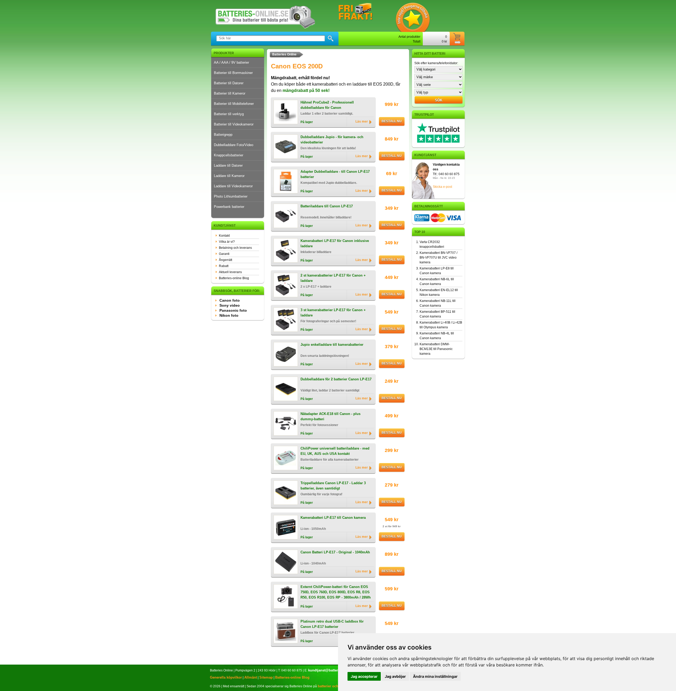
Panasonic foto (233, 310)
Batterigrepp (223, 135)
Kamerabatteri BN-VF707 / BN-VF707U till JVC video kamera (438, 257)
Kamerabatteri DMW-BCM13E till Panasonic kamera (436, 349)
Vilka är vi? (227, 242)
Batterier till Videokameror (233, 124)
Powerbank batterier (229, 207)
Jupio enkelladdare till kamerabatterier (332, 345)
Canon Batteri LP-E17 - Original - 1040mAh (335, 552)
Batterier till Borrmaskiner (233, 73)
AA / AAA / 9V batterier (231, 62)
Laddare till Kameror (229, 176)
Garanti (224, 254)
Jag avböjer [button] (395, 676)
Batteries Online (284, 54)
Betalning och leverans (235, 248)
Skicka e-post (442, 187)
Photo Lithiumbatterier (230, 196)
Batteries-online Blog (234, 278)
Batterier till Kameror (229, 93)
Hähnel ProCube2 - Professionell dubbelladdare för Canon (327, 105)
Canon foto (229, 300)
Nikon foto (228, 315)
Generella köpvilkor (226, 677)
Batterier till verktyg (229, 114)
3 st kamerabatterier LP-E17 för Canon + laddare (333, 312)
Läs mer (361, 121)
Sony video (229, 305)
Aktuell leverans (230, 272)
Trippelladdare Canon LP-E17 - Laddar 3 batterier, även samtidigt (333, 485)
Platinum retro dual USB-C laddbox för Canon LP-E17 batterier (332, 624)
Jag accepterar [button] (364, 676)
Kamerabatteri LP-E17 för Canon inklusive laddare (335, 243)
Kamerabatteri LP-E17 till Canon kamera (333, 518)
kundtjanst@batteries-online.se (333, 670)
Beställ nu (392, 121)
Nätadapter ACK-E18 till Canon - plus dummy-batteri (330, 416)
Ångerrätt (225, 260)
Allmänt (250, 677)
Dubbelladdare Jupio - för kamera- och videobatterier (332, 139)
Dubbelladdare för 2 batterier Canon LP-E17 (336, 379)
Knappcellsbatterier (228, 155)
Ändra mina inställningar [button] (435, 676)
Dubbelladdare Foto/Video (233, 145)
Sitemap (266, 677)
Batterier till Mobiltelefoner (234, 104)
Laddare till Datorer (228, 165)
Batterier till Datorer (228, 83)
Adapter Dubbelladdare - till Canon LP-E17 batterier (335, 174)
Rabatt (223, 266)
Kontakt (224, 235)
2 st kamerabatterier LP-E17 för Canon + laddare (333, 278)
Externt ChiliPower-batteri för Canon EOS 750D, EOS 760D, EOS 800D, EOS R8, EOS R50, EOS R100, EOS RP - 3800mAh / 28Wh (336, 590)
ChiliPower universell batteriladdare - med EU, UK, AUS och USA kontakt (335, 451)
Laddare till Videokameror (233, 186)
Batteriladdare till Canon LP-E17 (327, 206)
